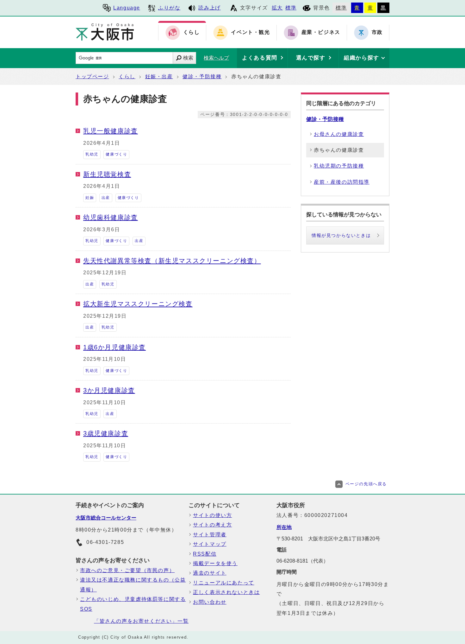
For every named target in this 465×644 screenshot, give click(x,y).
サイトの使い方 (212, 515)
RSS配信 (204, 554)
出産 (106, 197)
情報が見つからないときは (341, 235)
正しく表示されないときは (226, 592)
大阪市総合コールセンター (106, 517)
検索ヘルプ (216, 58)
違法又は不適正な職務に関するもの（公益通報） (133, 584)
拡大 (277, 7)
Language (126, 7)
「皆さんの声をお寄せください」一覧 (141, 621)
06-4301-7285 (105, 542)
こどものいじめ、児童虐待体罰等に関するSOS (133, 603)
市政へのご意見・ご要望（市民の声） (127, 570)
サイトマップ (209, 544)
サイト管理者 (209, 534)
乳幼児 (91, 154)
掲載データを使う (215, 563)
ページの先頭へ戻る (366, 483)
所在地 (284, 527)
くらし (127, 76)
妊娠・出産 (159, 76)
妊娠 (89, 197)
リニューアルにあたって (223, 582)
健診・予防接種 (202, 76)
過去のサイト (209, 573)
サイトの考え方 (212, 524)
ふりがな (169, 7)
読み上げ (209, 7)
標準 (290, 7)
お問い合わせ (209, 602)
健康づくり (116, 154)
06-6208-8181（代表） (302, 561)
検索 (188, 58)
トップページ (92, 76)
